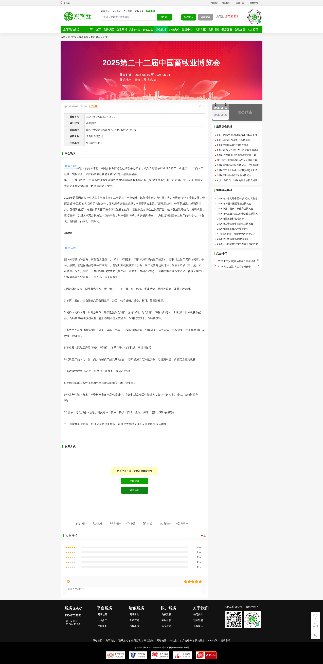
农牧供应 (105, 11)
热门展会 (95, 37)
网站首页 (97, 640)
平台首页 (214, 3)
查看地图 (131, 129)
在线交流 (239, 29)
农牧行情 (213, 29)
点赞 (84, 523)
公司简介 (198, 614)
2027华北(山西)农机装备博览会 (233, 140)
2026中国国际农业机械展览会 (232, 145)
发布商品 (188, 17)
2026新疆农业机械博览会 (230, 218)
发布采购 (205, 17)
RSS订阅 (134, 620)
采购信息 (166, 620)
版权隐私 (198, 626)
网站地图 (102, 614)
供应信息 (166, 626)
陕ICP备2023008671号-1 (154, 647)
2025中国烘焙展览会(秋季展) (232, 238)
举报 (117, 523)
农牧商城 (127, 11)
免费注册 (166, 614)
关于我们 (110, 640)
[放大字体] (199, 106)
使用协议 (136, 640)
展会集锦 (150, 11)
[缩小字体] (203, 106)
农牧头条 (139, 11)
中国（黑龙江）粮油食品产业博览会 (236, 233)
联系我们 (198, 620)
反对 (100, 523)
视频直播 (226, 29)
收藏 (134, 523)
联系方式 (123, 640)
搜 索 (164, 17)
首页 (98, 29)
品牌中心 (187, 29)
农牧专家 (200, 29)
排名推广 (102, 620)
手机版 (67, 3)
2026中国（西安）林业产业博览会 (235, 208)
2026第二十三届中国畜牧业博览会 (235, 223)
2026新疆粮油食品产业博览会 (232, 228)
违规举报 (134, 626)
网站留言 (134, 614)
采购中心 (116, 11)
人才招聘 (252, 29)
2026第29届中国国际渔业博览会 (234, 175)
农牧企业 (147, 29)
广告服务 (102, 626)
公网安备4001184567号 (178, 647)
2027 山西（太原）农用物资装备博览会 (238, 150)
